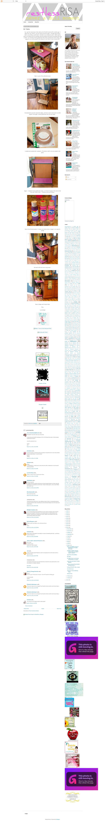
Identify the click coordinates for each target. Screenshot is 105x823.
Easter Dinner (67, 304)
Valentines (75, 484)
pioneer (77, 423)
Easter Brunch (67, 303)
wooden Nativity (69, 497)
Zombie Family (77, 504)
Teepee (74, 466)
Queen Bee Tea (70, 433)
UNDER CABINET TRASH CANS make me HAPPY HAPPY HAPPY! (72, 552)
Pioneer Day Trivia (68, 425)
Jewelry (66, 375)
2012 (67, 525)
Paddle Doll (67, 411)
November (69, 530)
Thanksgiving (67, 468)
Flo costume (78, 326)
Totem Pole (77, 472)
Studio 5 (67, 455)
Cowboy (73, 270)
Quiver (76, 433)
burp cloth (67, 258)
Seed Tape (73, 447)
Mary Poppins (67, 393)
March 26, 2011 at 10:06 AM (33, 580)
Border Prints (68, 253)
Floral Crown (68, 327)
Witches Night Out (75, 495)
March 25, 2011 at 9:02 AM (32, 546)
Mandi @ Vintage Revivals (32, 571)
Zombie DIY (71, 504)
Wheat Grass (68, 492)
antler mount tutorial (72, 231)
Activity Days (67, 227)
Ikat (66, 368)
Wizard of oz (67, 496)
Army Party (75, 234)
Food (67, 330)
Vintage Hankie (72, 487)
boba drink (74, 248)
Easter (75, 302)
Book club (75, 251)
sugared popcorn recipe (69, 458)
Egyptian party (67, 313)
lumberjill (66, 389)
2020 (67, 511)
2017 (67, 516)
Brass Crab (72, 256)
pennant (66, 419)
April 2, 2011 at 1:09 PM (32, 603)
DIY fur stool (67, 290)
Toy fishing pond (68, 473)
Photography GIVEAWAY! (75, 98)
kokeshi (76, 376)
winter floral (67, 495)
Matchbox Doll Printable (76, 395)
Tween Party (67, 480)
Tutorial (74, 477)
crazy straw (77, 271)
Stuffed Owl (75, 455)
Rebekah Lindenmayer (32, 584)
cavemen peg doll (75, 264)
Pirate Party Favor (76, 428)
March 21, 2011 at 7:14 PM (32, 458)
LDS (68, 378)
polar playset (68, 429)
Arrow (79, 234)
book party (70, 252)
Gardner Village (72, 335)
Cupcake (66, 274)
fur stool (66, 335)
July (68, 537)
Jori (28, 551)
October (69, 532)
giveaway (71, 338)
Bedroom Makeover (70, 243)
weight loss (78, 491)
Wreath (77, 500)
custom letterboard (72, 278)
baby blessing (72, 236)
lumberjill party (72, 389)
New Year (72, 404)
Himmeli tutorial (68, 356)
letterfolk (66, 382)
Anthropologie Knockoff (69, 230)
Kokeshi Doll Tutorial (75, 163)
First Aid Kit (75, 325)
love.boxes (29, 450)
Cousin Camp (67, 270)
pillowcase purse (70, 423)
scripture (66, 445)
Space (78, 451)
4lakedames (29, 480)
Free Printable (73, 331)
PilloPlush (74, 421)
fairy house (70, 320)
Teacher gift (68, 464)
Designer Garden (42, 404)
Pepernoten (73, 419)
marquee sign (70, 390)
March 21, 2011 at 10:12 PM (33, 487)
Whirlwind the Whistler (75, 493)
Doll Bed (74, 300)
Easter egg (74, 304)
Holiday (74, 356)
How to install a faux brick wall (73, 364)
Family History (67, 321)
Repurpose (69, 438)
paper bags (77, 412)
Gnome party (77, 338)
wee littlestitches (71, 491)
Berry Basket (74, 245)
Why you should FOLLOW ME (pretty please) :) (73, 565)
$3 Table (69, 556)
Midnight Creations (31, 509)
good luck (73, 339)
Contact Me (30, 22)
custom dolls (76, 275)
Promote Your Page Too (69, 221)
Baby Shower (68, 238)
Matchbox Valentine (69, 397)
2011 (67, 527)
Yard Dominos (70, 501)
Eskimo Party (78, 316)
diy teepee (72, 299)
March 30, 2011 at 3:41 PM (32, 595)
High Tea (78, 355)
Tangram (77, 460)
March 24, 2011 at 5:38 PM (32, 536)
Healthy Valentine (77, 354)
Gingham (66, 336)
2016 (67, 518)
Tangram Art (67, 462)
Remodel (78, 437)
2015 (67, 520)
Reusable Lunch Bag (69, 440)
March (68, 545)
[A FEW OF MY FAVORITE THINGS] (69, 668)
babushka (78, 235)
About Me (37, 22)
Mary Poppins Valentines (75, 393)
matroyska (77, 397)
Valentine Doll (76, 483)
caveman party (68, 264)
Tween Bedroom (68, 478)
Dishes (71, 283)
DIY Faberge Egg (74, 286)
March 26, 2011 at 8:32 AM (32, 567)
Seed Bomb (76, 446)
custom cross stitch (68, 275)
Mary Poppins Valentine (75, 86)
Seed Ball (71, 446)
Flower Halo (78, 329)
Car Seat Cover (70, 569)
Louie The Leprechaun (76, 386)
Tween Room (75, 480)
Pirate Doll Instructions (75, 426)
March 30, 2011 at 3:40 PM (32, 587)
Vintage (73, 486)
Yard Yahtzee (76, 501)
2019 (67, 512)
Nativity (66, 403)
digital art (66, 283)
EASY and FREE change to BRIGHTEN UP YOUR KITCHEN (72, 548)
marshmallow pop (75, 391)
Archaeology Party (68, 234)
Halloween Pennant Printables (74, 110)
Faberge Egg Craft (68, 318)
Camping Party (67, 261)
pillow (79, 421)
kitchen (66, 376)
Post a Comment (28, 605)
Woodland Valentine (70, 500)
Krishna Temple (67, 377)
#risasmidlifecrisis (68, 226)
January (69, 577)
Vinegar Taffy (67, 486)
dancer (69, 279)
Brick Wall (77, 256)
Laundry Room (74, 377)
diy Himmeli (75, 291)
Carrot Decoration (75, 261)
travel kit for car (76, 473)
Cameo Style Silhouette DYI (75, 258)
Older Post (59, 608)
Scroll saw (72, 445)
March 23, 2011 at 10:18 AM (33, 517)
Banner (69, 240)
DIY (79, 283)
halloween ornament (74, 349)
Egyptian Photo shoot (76, 313)
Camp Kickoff (68, 260)
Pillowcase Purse (75, 120)
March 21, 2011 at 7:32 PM (32, 476)
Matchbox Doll (67, 395)
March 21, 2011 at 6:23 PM (32, 446)
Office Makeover (68, 407)
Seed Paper (67, 447)
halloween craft (67, 343)
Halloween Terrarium (74, 351)
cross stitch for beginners (74, 273)
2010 (67, 580)
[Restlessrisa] (69, 219)
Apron (77, 232)
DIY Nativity (74, 296)
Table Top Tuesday (73, 459)
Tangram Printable (68, 463)
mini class (75, 398)
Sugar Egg (76, 457)
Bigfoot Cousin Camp (72, 247)
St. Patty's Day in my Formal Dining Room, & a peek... (73, 559)
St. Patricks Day (75, 454)
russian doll (76, 442)
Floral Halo (75, 327)
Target (74, 463)
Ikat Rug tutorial (72, 368)
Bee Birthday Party (73, 244)
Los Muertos (68, 386)
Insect (70, 372)
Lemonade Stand (68, 381)
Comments (69, 179)
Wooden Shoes (76, 497)
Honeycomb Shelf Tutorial (71, 360)
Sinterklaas (78, 450)
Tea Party (78, 463)
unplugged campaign (69, 482)
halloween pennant (68, 350)
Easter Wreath (67, 308)
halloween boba (75, 342)
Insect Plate (76, 372)
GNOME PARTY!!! (76, 130)
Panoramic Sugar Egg (69, 412)
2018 (67, 514)
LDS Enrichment (74, 378)
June (68, 539)
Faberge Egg (75, 317)
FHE (70, 325)
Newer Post (26, 608)
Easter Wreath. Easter (76, 308)
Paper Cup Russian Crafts (71, 415)
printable (78, 432)
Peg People (76, 417)
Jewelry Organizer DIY (74, 375)
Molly (79, 399)
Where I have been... (75, 152)
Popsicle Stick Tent (75, 429)
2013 (67, 523)
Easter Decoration (75, 303)
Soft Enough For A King (70, 451)
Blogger (58, 819)
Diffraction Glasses (75, 282)
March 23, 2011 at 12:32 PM (33, 527)
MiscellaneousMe (31, 492)
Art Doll (73, 235)
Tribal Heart (74, 475)
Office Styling (76, 407)
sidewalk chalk (71, 450)
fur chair (77, 334)
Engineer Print (71, 316)
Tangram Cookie (75, 462)
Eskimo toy (68, 317)
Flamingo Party (71, 326)
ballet (75, 239)
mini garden (74, 399)
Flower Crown (72, 329)
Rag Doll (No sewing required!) (76, 65)
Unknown (29, 531)
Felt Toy (66, 325)
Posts (68, 177)
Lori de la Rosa (30, 472)
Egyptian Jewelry (76, 312)
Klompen (71, 376)
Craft (78, 270)
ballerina (70, 239)
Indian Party (68, 369)
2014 (67, 521)
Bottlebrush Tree (76, 253)
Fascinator (75, 322)
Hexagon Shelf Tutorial (70, 355)
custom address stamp (74, 274)
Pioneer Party (76, 425)
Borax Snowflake (77, 252)
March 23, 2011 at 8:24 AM (32, 505)
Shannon (29, 462)
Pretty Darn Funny (72, 430)
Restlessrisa (67, 199)
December (69, 528)
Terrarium (75, 467)
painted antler (75, 411)
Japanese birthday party (74, 373)
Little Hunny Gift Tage (76, 385)
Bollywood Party (68, 251)
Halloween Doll (75, 346)
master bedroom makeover (72, 394)
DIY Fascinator (72, 287)
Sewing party (69, 449)
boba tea (69, 249)
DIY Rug (71, 297)
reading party (73, 434)
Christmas (67, 265)
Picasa (72, 420)
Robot (74, 441)
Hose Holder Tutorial (72, 362)
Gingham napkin (73, 336)
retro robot (76, 438)
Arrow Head (68, 235)
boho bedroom (76, 249)
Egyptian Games (68, 312)
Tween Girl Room (76, 479)
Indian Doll (78, 368)
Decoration (67, 281)
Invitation (66, 373)
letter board (76, 381)
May (68, 541)
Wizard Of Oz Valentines (76, 496)
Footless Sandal (73, 330)
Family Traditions (68, 322)
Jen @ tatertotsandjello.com (33, 432)
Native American (76, 402)
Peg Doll (70, 417)
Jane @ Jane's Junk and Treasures (34, 540)
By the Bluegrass (31, 521)
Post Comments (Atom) (34, 610)
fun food (73, 334)
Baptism (74, 240)
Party (72, 416)
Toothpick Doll (70, 472)
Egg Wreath (68, 309)
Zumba (67, 505)
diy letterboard (74, 295)
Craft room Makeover (69, 271)
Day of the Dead (76, 279)
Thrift (75, 470)
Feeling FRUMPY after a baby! (73, 567)
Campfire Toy (76, 260)
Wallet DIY (78, 488)
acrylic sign (75, 226)
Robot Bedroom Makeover (75, 75)
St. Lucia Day (67, 454)
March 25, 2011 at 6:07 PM (32, 555)
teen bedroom (74, 464)
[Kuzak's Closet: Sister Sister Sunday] (81, 658)
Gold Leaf (68, 339)
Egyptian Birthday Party (76, 309)
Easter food (76, 305)
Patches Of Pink (42, 383)
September (69, 534)
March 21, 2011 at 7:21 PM (32, 468)
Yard (65, 501)
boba (69, 248)
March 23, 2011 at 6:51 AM (32, 495)
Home (25, 22)
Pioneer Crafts (67, 424)
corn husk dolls (68, 269)
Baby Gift (78, 236)
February (69, 575)
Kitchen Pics (69, 573)
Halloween (73, 341)
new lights (67, 404)
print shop (72, 432)
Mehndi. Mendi (67, 398)
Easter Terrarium (75, 307)
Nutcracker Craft (76, 406)
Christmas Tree (68, 266)
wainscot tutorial (72, 488)
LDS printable (75, 380)
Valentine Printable (68, 484)
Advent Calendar (75, 227)
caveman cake (67, 262)
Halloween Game (68, 347)
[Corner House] (74, 695)
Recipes (75, 436)
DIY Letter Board (68, 294)
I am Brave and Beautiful (75, 367)
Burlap (78, 257)
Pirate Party (68, 428)
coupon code (75, 269)
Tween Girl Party (68, 479)
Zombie (66, 504)
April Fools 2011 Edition (72, 554)
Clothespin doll (67, 267)
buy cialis (29, 565)
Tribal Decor (67, 475)
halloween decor (76, 343)
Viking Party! (74, 141)
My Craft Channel (68, 402)
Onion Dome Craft (68, 408)
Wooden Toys (77, 499)
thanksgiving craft (75, 468)
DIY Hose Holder (76, 292)
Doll (69, 300)
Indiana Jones (67, 371)
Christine (29, 599)
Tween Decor (75, 478)
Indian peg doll (76, 369)
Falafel (74, 320)
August (68, 536)
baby (67, 236)
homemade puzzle (77, 359)
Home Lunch (71, 358)
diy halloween (74, 290)
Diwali (76, 283)
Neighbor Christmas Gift (74, 403)
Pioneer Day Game (75, 424)
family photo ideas (75, 321)
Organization (76, 408)
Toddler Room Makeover (72, 471)
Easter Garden (67, 307)
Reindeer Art (73, 437)
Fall (78, 320)
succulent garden (68, 457)
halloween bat (67, 342)
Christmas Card (75, 265)
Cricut (66, 273)
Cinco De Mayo (76, 266)
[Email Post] (39, 423)
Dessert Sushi (67, 282)
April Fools (72, 232)
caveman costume (75, 262)
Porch (66, 430)
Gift (78, 335)
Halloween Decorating (69, 345)
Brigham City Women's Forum (70, 257)
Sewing (78, 447)
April (68, 543)
